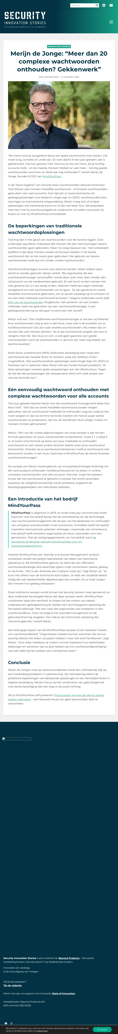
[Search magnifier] (97, 5)
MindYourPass (52, 176)
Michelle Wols (52, 77)
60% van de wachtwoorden (25, 302)
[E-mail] (111, 5)
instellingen (42, 1031)
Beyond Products (69, 958)
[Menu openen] (111, 22)
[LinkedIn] (103, 5)
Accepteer (102, 1029)
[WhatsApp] (11, 1023)
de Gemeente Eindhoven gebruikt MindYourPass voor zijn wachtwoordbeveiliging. (53, 541)
